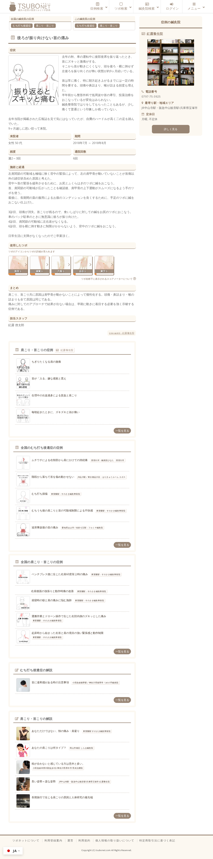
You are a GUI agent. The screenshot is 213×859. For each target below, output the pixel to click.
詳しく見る (171, 129)
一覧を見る (122, 430)
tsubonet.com (103, 850)
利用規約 (84, 840)
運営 (70, 840)
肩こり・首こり (45, 25)
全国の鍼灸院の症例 (22, 18)
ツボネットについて (25, 840)
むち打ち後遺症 (22, 25)
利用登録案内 (53, 840)
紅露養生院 (121, 333)
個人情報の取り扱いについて (114, 840)
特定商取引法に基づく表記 (157, 840)
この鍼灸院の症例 (85, 18)
